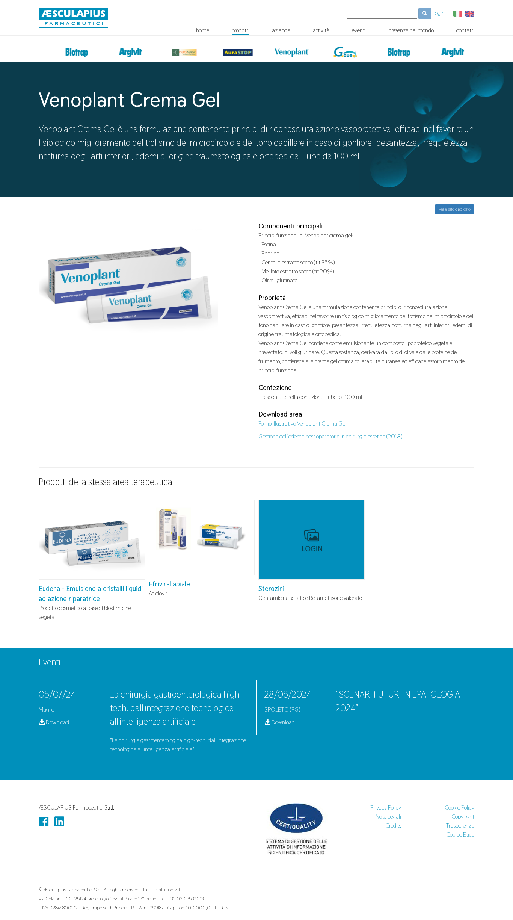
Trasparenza (460, 825)
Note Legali (388, 816)
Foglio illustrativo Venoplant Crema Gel (302, 424)
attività (321, 30)
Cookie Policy (459, 807)
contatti (465, 30)
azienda (281, 30)
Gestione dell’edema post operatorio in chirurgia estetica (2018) (330, 436)
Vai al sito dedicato (455, 209)
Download (57, 722)
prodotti (240, 30)
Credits (393, 825)
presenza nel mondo (411, 30)
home (202, 30)
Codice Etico (460, 834)
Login (438, 13)
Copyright (462, 816)
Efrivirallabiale (169, 584)
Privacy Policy (385, 807)
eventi (359, 30)
